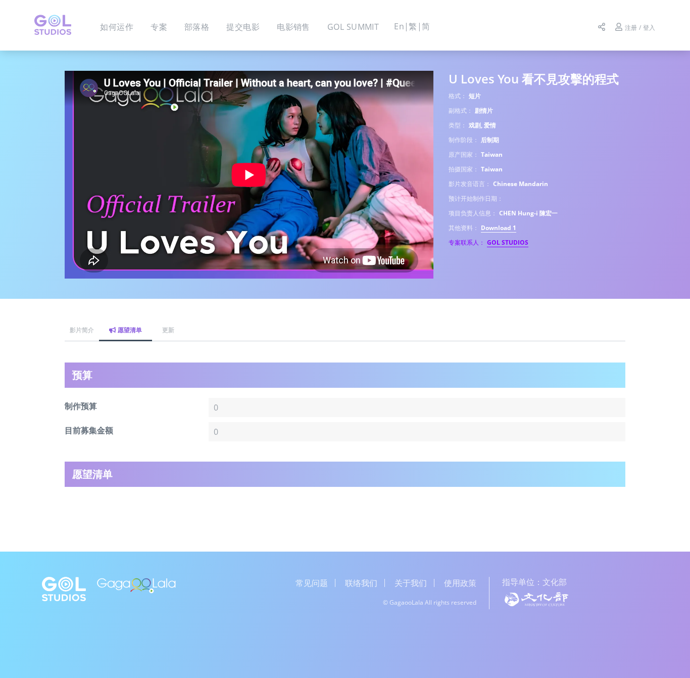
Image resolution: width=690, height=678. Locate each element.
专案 (159, 26)
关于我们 (411, 583)
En (399, 26)
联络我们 (361, 583)
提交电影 (243, 26)
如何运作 (116, 26)
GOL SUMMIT (353, 26)
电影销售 (293, 26)
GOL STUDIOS (507, 242)
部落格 (196, 26)
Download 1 (498, 227)
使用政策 (460, 583)
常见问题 (311, 583)
